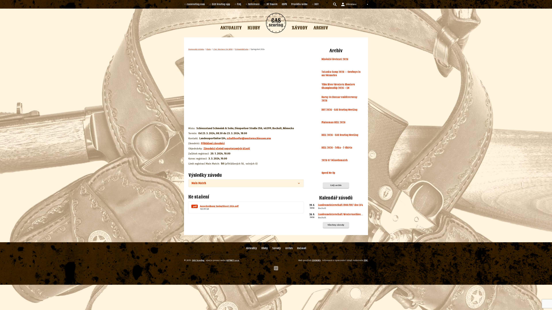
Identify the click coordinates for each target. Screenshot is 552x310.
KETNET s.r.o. (232, 260)
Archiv (289, 248)
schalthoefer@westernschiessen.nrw (249, 138)
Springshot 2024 (258, 49)
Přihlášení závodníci (213, 143)
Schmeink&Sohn (241, 49)
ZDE (366, 260)
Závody (276, 248)
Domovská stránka (196, 49)
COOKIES (316, 260)
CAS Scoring (198, 260)
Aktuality (251, 248)
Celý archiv (336, 185)
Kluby (208, 49)
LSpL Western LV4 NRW (223, 49)
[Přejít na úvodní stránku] (276, 23)
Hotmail (301, 248)
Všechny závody (336, 225)
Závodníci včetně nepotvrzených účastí (227, 148)
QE (276, 268)
